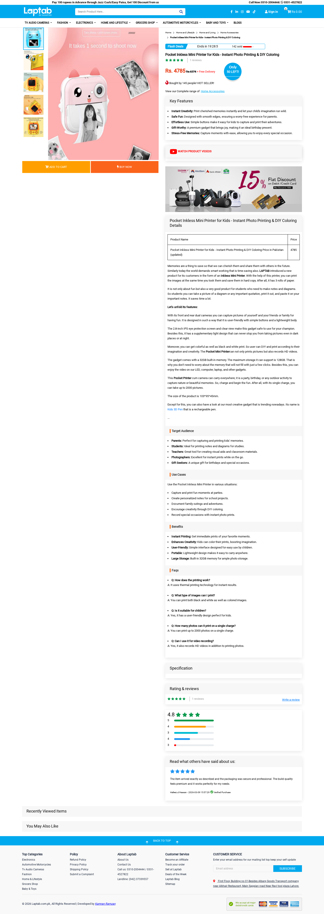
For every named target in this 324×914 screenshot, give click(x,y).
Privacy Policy (78, 864)
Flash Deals (175, 46)
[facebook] (232, 11)
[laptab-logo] (38, 12)
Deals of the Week (175, 874)
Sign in (273, 11)
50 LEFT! (233, 71)
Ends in (202, 46)
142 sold (237, 46)
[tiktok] (254, 11)
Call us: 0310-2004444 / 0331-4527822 (135, 872)
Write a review (291, 699)
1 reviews (196, 60)
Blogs (238, 22)
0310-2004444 (270, 2)
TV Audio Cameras (37, 22)
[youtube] (248, 11)
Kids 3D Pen (175, 409)
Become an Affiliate (176, 859)
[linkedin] (236, 11)
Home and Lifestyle (114, 22)
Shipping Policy (79, 869)
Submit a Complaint (82, 874)
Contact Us (124, 864)
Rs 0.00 (297, 11)
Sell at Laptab (173, 869)
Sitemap (170, 884)
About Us (122, 859)
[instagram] (242, 11)
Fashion (63, 22)
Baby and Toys (216, 22)
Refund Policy (78, 859)
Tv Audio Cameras (33, 869)
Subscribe (287, 868)
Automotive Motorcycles (181, 22)
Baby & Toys (29, 888)
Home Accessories (213, 91)
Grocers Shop (146, 22)
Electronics (85, 22)
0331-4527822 (292, 2)
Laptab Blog (172, 879)
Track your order (175, 864)
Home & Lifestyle (32, 879)
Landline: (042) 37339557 (132, 879)
